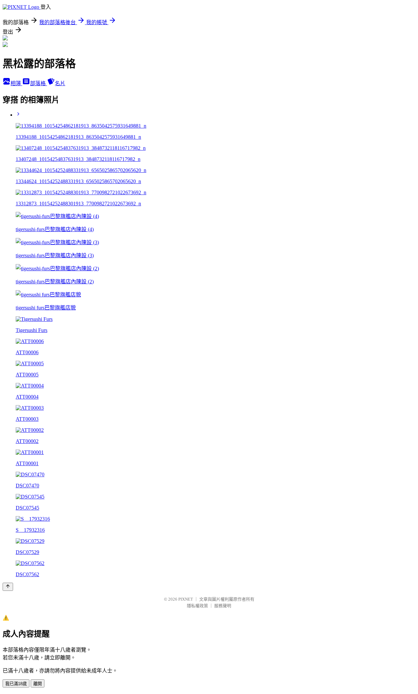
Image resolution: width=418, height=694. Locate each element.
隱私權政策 (197, 605)
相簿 (16, 83)
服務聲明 (222, 605)
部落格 (38, 83)
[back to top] (8, 587)
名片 (60, 83)
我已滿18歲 (16, 683)
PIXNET (185, 599)
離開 (37, 683)
